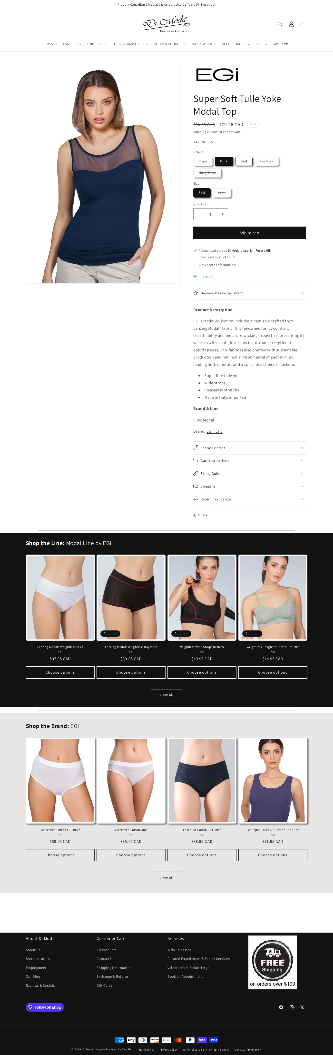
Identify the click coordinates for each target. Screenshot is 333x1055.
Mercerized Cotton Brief (131, 830)
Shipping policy (219, 1049)
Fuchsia (269, 162)
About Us (33, 949)
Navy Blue (210, 173)
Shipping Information (114, 967)
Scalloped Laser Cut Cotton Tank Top (272, 830)
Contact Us (105, 958)
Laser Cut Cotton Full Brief (202, 830)
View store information (217, 264)
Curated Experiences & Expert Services (198, 958)
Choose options (60, 672)
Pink (224, 161)
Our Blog (33, 976)
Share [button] (202, 515)
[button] (50, 44)
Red (244, 161)
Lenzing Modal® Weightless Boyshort (131, 647)
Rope (206, 162)
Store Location (38, 958)
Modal (208, 419)
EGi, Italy (214, 431)
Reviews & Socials (40, 985)
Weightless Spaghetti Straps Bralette (273, 647)
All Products (107, 949)
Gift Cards (104, 985)
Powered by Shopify (118, 1049)
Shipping (199, 131)
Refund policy (146, 1049)
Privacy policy (168, 1049)
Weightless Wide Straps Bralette (202, 647)
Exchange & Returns (112, 976)
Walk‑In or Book (180, 949)
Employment (36, 967)
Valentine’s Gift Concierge (188, 967)
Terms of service (193, 1049)
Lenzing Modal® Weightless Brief (60, 647)
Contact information (248, 1049)
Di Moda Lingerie (94, 1049)
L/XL (224, 193)
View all (166, 694)
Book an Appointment (185, 976)
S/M (202, 192)
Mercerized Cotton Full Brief (60, 830)
